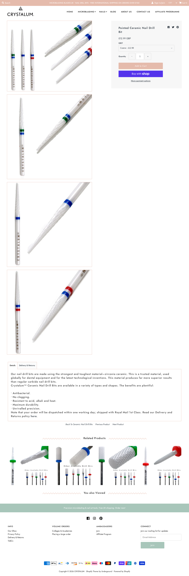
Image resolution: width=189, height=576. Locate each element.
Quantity (122, 56)
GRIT (121, 43)
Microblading (86, 11)
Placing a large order (61, 534)
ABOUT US (126, 11)
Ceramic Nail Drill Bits (82, 424)
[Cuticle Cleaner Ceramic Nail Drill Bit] (28, 464)
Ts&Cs (10, 540)
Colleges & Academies (62, 530)
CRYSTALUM (79, 571)
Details (13, 365)
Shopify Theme (92, 571)
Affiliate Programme (167, 11)
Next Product (118, 424)
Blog (113, 11)
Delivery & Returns (27, 365)
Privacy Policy (14, 534)
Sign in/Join (159, 2)
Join (98, 530)
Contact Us (143, 11)
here (34, 416)
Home (70, 11)
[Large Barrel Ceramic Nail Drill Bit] (116, 464)
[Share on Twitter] (173, 27)
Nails (102, 11)
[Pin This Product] (177, 27)
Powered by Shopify (122, 571)
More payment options (140, 80)
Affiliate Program (103, 534)
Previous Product (102, 424)
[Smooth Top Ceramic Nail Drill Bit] (72, 464)
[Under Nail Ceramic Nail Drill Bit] (161, 464)
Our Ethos (12, 530)
